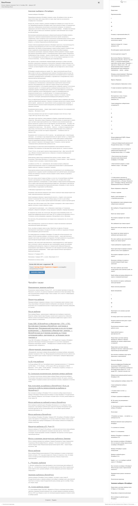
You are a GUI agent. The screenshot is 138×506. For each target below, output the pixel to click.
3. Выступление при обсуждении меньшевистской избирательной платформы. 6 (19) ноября (119, 157)
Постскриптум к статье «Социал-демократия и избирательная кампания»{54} (119, 97)
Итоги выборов (34, 450)
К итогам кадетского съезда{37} (119, 54)
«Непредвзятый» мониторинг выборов (43, 349)
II (111, 22)
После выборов (34, 311)
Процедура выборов (36, 299)
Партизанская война (116, 14)
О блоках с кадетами (116, 192)
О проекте (48, 500)
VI (111, 129)
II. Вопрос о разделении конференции (120, 396)
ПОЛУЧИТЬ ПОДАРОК (37, 272)
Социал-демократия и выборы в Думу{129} (122, 381)
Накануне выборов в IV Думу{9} (41, 426)
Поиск (123, 1)
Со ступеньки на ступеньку (118, 427)
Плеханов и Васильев (116, 360)
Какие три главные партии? (118, 213)
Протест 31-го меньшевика (117, 431)
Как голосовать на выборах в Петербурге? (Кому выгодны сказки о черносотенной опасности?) (121, 467)
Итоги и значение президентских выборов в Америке (49, 438)
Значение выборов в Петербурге (41, 474)
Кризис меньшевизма (116, 290)
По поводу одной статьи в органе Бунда (121, 316)
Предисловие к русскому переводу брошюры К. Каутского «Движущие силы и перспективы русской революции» (121, 348)
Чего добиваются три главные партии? (120, 223)
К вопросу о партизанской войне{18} (120, 34)
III (111, 26)
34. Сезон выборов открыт (38, 487)
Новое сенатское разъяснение (118, 286)
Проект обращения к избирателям (119, 188)
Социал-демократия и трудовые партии (120, 244)
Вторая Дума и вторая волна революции (121, 493)
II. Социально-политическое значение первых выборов (50, 373)
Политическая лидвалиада (117, 479)
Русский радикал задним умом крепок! (120, 50)
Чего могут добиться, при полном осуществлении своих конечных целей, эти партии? (121, 269)
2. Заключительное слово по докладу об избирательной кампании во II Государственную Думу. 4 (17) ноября (121, 150)
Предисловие (114, 10)
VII (112, 133)
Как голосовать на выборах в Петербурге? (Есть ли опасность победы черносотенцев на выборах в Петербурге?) (121, 442)
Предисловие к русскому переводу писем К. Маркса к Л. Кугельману (119, 504)
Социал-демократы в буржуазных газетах (121, 84)
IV (111, 30)
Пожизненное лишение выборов (41, 287)
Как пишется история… (117, 92)
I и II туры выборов (36, 361)
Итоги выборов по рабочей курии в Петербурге (47, 402)
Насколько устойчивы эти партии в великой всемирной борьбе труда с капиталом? (119, 261)
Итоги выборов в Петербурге (39, 414)
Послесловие (114, 412)
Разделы (54, 500)
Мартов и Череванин (116, 80)
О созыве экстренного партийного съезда (121, 88)
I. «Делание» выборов (37, 462)
